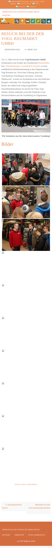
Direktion (19, 534)
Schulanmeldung (36, 534)
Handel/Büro (44, 62)
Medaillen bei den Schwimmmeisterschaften (39, 505)
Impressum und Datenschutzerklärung (21, 12)
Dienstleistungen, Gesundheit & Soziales (23, 65)
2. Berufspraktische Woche (12, 505)
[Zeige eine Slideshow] (26, 484)
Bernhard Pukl (12, 49)
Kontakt (6, 15)
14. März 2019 (31, 49)
